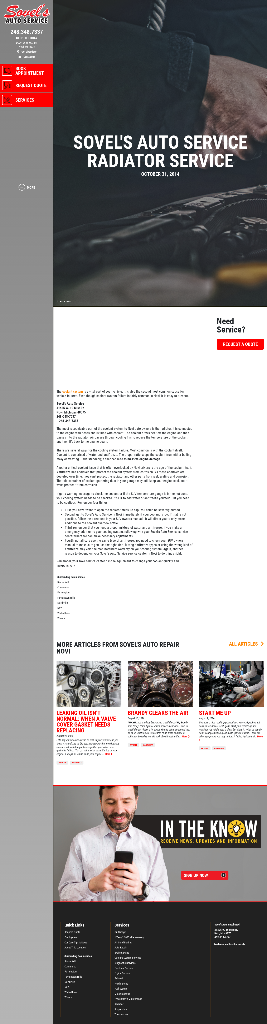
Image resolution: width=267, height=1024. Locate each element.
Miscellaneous (122, 993)
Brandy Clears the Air (158, 712)
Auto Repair (121, 947)
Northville (62, 602)
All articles (244, 644)
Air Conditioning (123, 942)
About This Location (75, 947)
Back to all (66, 301)
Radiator (119, 1004)
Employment (71, 937)
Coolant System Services (128, 957)
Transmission (122, 1014)
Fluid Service (121, 983)
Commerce (63, 587)
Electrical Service (124, 968)
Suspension (121, 1009)
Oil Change (120, 932)
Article (62, 762)
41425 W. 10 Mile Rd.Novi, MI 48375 (226, 931)
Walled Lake (63, 613)
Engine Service (122, 973)
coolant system (72, 391)
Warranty (77, 762)
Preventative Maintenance (128, 998)
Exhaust (119, 978)
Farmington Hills (66, 597)
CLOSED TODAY (27, 38)
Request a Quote (240, 344)
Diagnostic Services (125, 963)
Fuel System (121, 988)
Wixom (61, 618)
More (108, 754)
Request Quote (72, 932)
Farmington (63, 592)
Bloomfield (63, 582)
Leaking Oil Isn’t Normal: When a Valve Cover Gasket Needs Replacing (86, 721)
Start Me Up (215, 712)
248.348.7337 (222, 936)
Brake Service (122, 952)
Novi (59, 607)
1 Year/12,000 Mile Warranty (129, 937)
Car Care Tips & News (75, 942)
